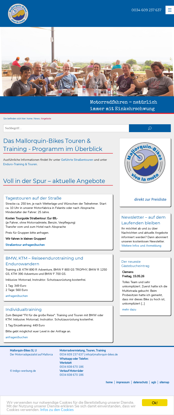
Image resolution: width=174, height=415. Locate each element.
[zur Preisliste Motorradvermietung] (144, 195)
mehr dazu (129, 309)
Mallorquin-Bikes (43, 14)
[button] (170, 10)
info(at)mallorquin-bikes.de (102, 354)
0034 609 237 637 (146, 10)
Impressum (123, 382)
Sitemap (164, 382)
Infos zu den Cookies (57, 409)
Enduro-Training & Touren (20, 164)
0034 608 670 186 (72, 367)
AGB (153, 382)
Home (109, 382)
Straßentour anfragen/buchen (25, 245)
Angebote (46, 118)
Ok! (155, 402)
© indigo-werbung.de (23, 371)
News (37, 118)
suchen (150, 128)
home (29, 118)
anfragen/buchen (17, 296)
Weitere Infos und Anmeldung (141, 246)
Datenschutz (140, 382)
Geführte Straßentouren (77, 160)
